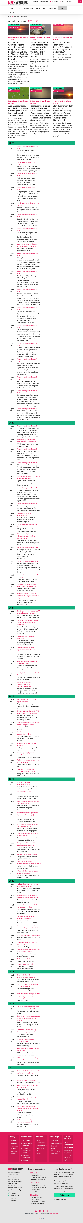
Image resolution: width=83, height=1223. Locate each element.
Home (11, 8)
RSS (63, 1)
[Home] (36, 1211)
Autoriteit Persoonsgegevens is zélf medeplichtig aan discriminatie (28, 808)
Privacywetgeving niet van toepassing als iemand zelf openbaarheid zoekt (26, 1092)
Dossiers (62, 8)
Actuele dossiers (67, 1138)
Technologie (52, 8)
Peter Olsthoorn (14, 24)
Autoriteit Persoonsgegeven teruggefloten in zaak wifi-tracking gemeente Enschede (27, 691)
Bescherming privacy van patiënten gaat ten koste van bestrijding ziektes (27, 718)
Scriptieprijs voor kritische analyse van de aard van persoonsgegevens (26, 520)
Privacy (18, 8)
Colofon (35, 1)
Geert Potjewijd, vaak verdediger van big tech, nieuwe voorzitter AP (28, 210)
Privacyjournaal (14, 27)
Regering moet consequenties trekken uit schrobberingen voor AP (28, 706)
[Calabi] (41, 1217)
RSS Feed (13, 1198)
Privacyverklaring (54, 1213)
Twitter (13, 1201)
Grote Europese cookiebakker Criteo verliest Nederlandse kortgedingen (27, 668)
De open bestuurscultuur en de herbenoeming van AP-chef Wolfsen (28, 738)
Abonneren (65, 1195)
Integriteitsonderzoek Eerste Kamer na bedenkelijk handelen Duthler (27, 1025)
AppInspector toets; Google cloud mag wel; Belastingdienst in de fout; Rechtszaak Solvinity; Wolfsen (18, 110)
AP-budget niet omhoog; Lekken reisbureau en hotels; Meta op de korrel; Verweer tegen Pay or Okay (28, 169)
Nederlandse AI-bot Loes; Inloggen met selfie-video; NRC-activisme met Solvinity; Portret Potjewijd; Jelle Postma (39, 49)
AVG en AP (24, 16)
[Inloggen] (47, 1211)
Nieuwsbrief (44, 1)
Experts (12, 12)
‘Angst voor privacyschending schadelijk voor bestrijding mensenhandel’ (27, 602)
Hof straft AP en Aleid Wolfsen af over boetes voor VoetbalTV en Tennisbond (28, 656)
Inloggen (54, 1)
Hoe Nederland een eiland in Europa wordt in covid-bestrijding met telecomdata (28, 849)
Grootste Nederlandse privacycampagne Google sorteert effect (29, 1115)
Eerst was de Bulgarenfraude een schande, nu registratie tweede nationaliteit (29, 911)
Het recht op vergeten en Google (28, 1082)
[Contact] (40, 1211)
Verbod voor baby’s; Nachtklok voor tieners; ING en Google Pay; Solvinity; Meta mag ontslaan (63, 47)
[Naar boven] (43, 1211)
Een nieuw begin (22, 1000)
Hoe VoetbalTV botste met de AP (28, 757)
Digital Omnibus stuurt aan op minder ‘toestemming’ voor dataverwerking (27, 483)
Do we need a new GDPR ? (26, 961)
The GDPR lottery (23, 947)
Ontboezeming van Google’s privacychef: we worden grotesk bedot (28, 543)
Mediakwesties (29, 8)
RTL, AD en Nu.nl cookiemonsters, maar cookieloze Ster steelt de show (29, 891)
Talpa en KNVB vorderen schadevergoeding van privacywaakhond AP (25, 643)
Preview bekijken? (60, 1199)
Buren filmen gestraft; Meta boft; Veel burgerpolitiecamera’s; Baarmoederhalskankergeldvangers (29, 508)
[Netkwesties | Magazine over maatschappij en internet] (18, 3)
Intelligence (40, 8)
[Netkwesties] (15, 1169)
